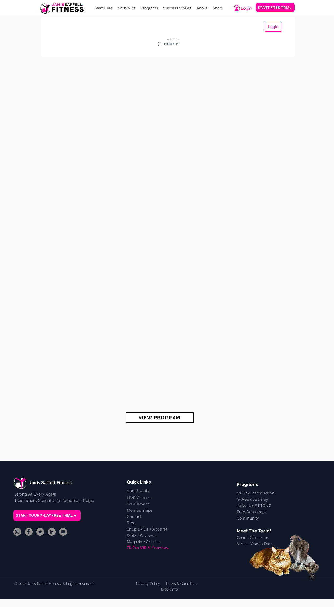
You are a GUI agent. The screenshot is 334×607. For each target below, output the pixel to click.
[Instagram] (17, 532)
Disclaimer (170, 589)
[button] (126, 8)
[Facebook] (29, 532)
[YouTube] (63, 532)
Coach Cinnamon (253, 537)
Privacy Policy (148, 583)
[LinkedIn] (52, 532)
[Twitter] (40, 532)
